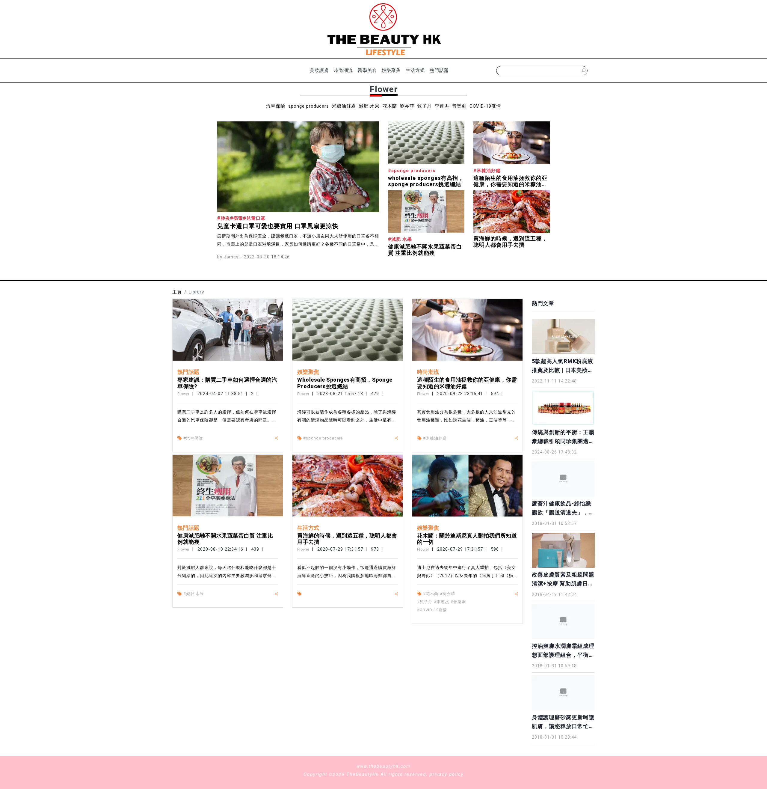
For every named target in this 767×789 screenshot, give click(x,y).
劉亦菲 (407, 106)
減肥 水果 (369, 106)
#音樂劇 (458, 602)
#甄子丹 (424, 602)
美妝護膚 (319, 70)
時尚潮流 (343, 70)
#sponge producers (323, 438)
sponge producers (308, 106)
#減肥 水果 (193, 593)
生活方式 (415, 70)
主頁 (177, 292)
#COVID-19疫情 (432, 610)
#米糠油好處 (435, 438)
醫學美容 (367, 70)
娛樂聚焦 (391, 70)
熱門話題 (439, 70)
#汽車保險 (193, 438)
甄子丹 (424, 106)
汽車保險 (275, 106)
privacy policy (446, 774)
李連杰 (442, 106)
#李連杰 (441, 602)
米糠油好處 (344, 106)
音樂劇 (459, 106)
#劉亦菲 (447, 593)
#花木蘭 (430, 593)
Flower (183, 394)
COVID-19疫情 (485, 106)
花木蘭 (390, 106)
